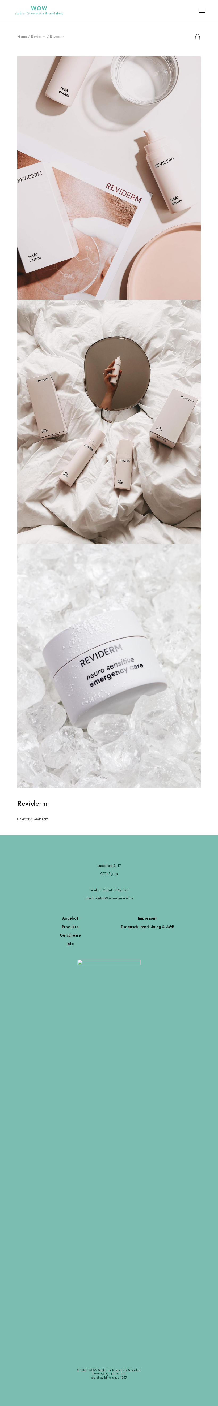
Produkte (70, 926)
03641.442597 (115, 890)
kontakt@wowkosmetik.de (114, 898)
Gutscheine (70, 935)
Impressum (148, 918)
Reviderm (38, 36)
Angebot (70, 918)
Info (70, 943)
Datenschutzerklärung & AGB (147, 926)
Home (22, 36)
